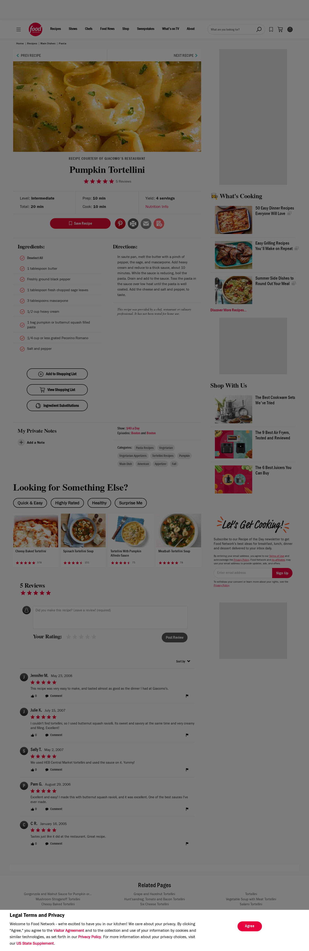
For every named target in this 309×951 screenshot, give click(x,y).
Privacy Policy (89, 937)
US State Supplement (35, 944)
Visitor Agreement (69, 931)
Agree (249, 927)
